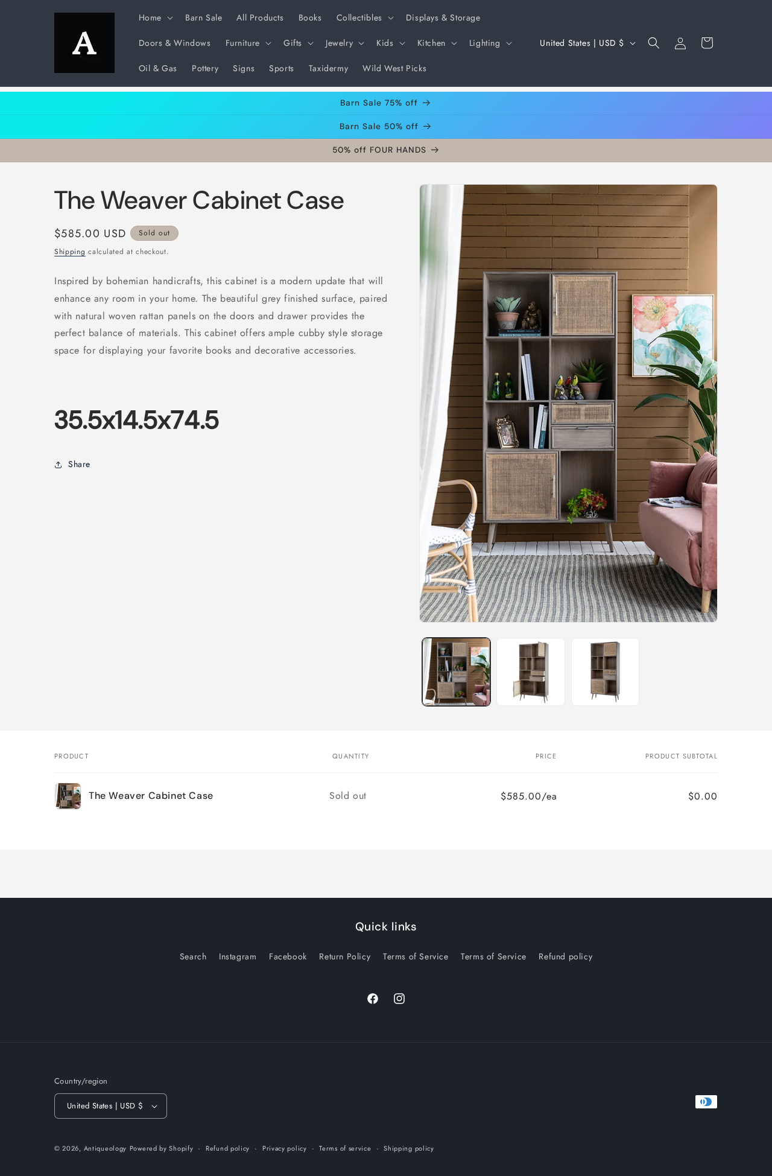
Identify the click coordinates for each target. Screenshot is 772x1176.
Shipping (70, 251)
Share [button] (79, 464)
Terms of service (345, 1148)
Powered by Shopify (162, 1148)
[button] (154, 17)
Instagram (237, 956)
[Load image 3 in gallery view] (605, 672)
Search (193, 956)
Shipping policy (409, 1148)
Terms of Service (416, 956)
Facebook (288, 956)
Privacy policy (284, 1148)
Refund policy (565, 956)
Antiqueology (105, 1148)
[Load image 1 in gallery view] (456, 672)
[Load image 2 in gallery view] (530, 672)
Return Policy (344, 956)
